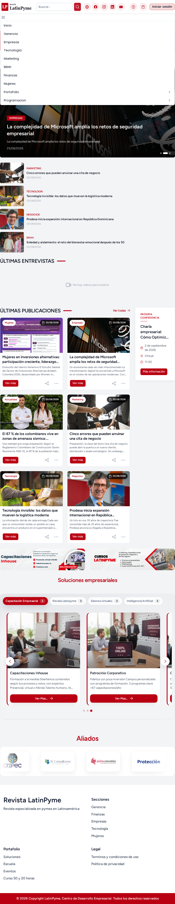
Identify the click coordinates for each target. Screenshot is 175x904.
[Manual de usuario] (133, 6)
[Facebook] (95, 6)
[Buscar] (77, 7)
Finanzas (98, 814)
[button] (3, 17)
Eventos (9, 871)
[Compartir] (47, 383)
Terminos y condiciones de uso (115, 857)
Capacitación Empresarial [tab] (24, 601)
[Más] (56, 383)
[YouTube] (121, 6)
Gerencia (98, 807)
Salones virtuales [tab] (104, 601)
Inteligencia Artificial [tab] (142, 601)
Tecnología (99, 829)
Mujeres (97, 836)
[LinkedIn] (112, 6)
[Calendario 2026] (143, 6)
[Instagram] (104, 6)
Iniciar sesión (162, 7)
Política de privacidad (107, 864)
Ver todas (120, 310)
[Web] (87, 6)
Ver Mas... (49, 698)
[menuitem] (87, 25)
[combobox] (54, 7)
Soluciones (11, 857)
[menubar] (87, 63)
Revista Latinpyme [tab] (67, 601)
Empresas (98, 821)
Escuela (9, 864)
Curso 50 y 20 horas (18, 878)
